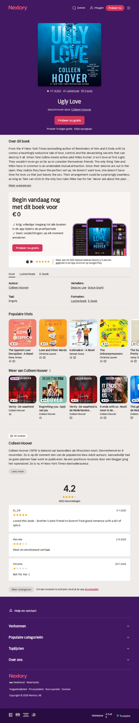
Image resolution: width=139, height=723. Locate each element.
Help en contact (25, 611)
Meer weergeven (20, 185)
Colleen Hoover (81, 109)
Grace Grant (96, 287)
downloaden (91, 589)
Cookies (66, 689)
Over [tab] (12, 274)
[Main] (128, 8)
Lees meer (18, 471)
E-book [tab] (44, 274)
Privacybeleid (36, 689)
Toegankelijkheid (18, 689)
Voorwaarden (52, 689)
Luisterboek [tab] (27, 274)
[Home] (39, 8)
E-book (92, 301)
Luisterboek (79, 301)
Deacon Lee (79, 287)
